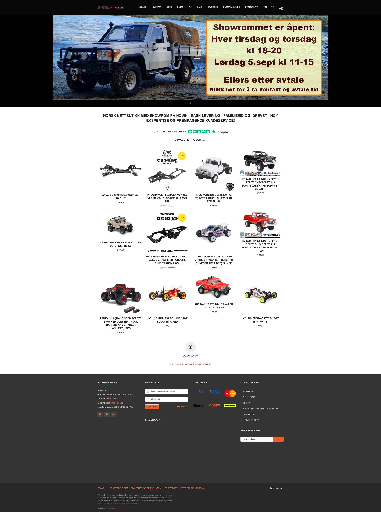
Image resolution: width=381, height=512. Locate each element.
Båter (180, 7)
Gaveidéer (212, 7)
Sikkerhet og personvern (146, 488)
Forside (248, 391)
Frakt (100, 488)
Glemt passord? (181, 407)
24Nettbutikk (113, 509)
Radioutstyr (251, 7)
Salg (199, 7)
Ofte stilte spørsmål (193, 488)
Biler (169, 7)
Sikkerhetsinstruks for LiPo (261, 408)
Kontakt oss (251, 420)
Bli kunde (249, 397)
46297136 (111, 398)
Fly (190, 7)
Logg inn (143, 7)
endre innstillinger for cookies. (127, 503)
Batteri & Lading (231, 7)
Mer (266, 7)
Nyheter (157, 7)
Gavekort (249, 414)
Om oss (247, 403)
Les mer (106, 503)
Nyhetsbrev (171, 488)
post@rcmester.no (114, 403)
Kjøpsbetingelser (117, 488)
